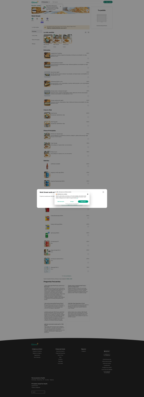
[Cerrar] (103, 192)
